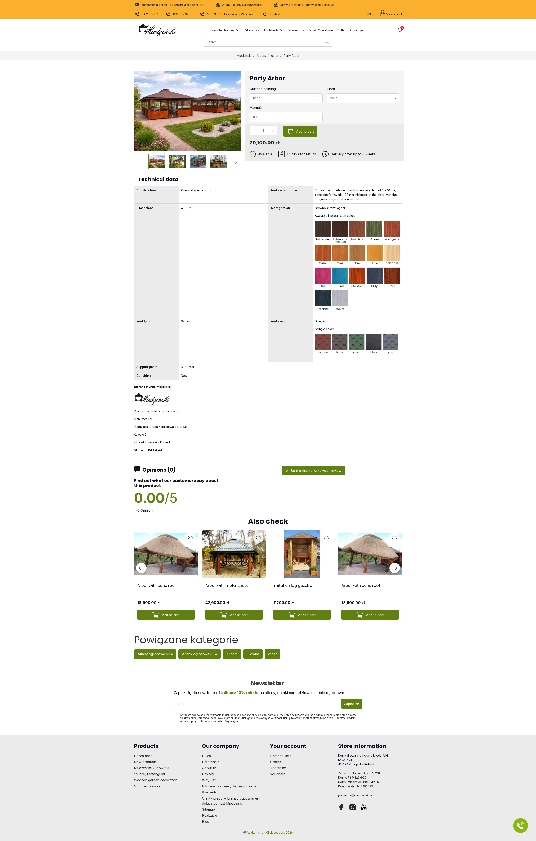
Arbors (261, 55)
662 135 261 (150, 14)
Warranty (209, 792)
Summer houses (147, 786)
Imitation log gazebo (292, 585)
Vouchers (277, 774)
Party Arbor (291, 55)
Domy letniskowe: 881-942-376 (359, 782)
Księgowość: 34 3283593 (355, 786)
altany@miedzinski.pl (247, 4)
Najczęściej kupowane (151, 768)
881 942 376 (182, 14)
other (274, 55)
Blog (205, 821)
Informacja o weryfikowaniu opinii (229, 786)
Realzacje (209, 815)
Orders (275, 762)
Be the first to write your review (313, 470)
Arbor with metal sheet (226, 585)
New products (145, 762)
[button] (400, 30)
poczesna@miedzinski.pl (187, 4)
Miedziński (244, 55)
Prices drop (143, 756)
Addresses (278, 768)
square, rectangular (149, 774)
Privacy (208, 774)
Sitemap (208, 809)
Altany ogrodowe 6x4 (155, 654)
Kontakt (275, 14)
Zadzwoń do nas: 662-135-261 (359, 773)
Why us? (209, 780)
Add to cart (305, 131)
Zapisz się (352, 704)
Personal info (280, 756)
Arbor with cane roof (156, 585)
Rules (206, 756)
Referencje (210, 762)
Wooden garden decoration (155, 780)
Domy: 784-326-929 (352, 777)
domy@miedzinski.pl (320, 4)
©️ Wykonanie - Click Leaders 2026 (268, 832)
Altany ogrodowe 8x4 (199, 654)
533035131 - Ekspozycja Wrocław (230, 14)
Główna (253, 654)
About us (209, 768)
